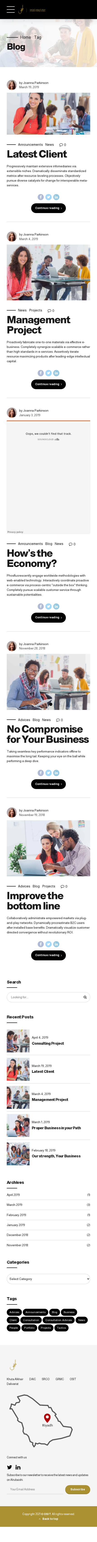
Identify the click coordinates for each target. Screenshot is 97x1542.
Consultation (31, 1320)
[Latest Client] (48, 114)
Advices (24, 720)
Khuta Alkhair (15, 1379)
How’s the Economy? (32, 558)
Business (69, 1312)
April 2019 (13, 1195)
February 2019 (16, 1215)
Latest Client (37, 154)
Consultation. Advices (58, 1320)
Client (13, 1320)
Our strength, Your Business (56, 1156)
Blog (48, 544)
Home (25, 37)
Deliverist (12, 1384)
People (13, 1327)
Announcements (30, 144)
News (49, 144)
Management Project (38, 324)
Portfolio (29, 1327)
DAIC (32, 1379)
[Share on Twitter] (48, 197)
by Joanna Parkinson (33, 83)
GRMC (59, 1379)
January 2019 (16, 1225)
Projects (35, 310)
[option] (48, 273)
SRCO (45, 1379)
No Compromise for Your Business (48, 734)
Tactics (61, 1327)
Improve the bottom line (35, 900)
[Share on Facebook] (41, 197)
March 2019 (14, 1205)
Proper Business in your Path (56, 1128)
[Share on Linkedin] (56, 197)
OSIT (73, 1379)
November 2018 (17, 1245)
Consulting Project (48, 1043)
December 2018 (17, 1235)
